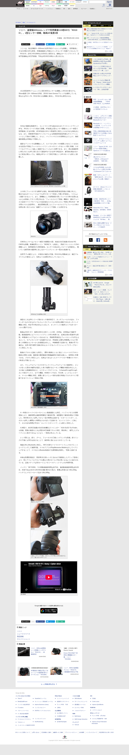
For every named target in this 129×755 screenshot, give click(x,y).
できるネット (21, 722)
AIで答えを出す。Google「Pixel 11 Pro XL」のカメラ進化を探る (102, 285)
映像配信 (58, 8)
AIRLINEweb (78, 698)
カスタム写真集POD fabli (99, 718)
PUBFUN (92, 707)
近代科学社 (58, 719)
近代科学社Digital (62, 721)
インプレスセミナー (40, 707)
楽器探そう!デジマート (63, 701)
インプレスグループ (91, 732)
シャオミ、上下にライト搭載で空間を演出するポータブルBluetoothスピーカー (102, 118)
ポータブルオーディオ (37, 8)
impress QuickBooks (97, 704)
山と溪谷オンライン (62, 713)
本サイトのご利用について (22, 732)
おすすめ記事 (92, 278)
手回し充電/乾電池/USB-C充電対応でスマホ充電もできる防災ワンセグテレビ (102, 133)
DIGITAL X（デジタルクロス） (43, 710)
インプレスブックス (40, 718)
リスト (33, 44)
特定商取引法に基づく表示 (106, 732)
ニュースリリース (23, 634)
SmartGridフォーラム (40, 698)
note (62, 44)
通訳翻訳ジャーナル (80, 704)
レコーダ (25, 8)
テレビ (18, 8)
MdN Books (78, 716)
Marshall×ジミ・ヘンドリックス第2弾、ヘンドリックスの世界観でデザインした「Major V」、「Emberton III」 (100, 48)
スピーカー (84, 8)
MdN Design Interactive (81, 719)
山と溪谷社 (58, 710)
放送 (69, 8)
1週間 (102, 25)
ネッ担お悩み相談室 (23, 713)
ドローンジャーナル (23, 710)
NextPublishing (39, 721)
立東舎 (59, 707)
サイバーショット (23, 639)
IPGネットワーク (94, 713)
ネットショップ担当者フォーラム (44, 701)
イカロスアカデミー (80, 710)
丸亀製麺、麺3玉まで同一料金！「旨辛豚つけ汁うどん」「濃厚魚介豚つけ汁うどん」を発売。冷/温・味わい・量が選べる (99, 254)
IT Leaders (20, 707)
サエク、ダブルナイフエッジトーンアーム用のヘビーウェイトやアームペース (102, 141)
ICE (91, 696)
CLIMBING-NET (61, 716)
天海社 (94, 698)
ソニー (19, 631)
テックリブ (76, 722)
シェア (41, 44)
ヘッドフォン (49, 8)
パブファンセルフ (97, 710)
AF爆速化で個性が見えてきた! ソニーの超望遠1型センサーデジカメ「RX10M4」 (39, 672)
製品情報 (20, 636)
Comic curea (95, 701)
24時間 (94, 25)
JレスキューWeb (79, 707)
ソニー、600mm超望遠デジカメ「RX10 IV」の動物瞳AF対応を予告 (71, 670)
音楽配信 (92, 8)
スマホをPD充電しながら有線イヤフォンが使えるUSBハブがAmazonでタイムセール (102, 169)
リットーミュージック (63, 698)
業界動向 (75, 8)
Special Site (92, 55)
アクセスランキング (94, 23)
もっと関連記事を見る (48, 684)
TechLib (77, 724)
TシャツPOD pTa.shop (98, 715)
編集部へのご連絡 (58, 732)
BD (64, 8)
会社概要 (81, 732)
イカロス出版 (76, 696)
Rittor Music (58, 696)
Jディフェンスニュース (81, 701)
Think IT (20, 698)
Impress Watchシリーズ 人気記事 (99, 246)
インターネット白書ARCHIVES (26, 725)
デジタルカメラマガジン (24, 719)
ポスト (27, 44)
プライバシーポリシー (71, 732)
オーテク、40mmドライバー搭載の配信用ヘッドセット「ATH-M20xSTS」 (102, 189)
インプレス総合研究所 (24, 704)
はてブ (51, 44)
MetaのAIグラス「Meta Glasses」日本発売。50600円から (102, 210)
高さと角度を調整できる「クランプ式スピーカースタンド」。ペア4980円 (102, 225)
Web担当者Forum (22, 701)
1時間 (86, 25)
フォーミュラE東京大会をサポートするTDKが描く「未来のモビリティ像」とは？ (102, 68)
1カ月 (109, 25)
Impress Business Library (42, 704)
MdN (74, 713)
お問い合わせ (35, 732)
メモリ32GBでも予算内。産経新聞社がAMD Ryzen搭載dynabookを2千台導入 (102, 61)
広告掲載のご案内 (46, 732)
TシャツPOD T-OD (62, 704)
